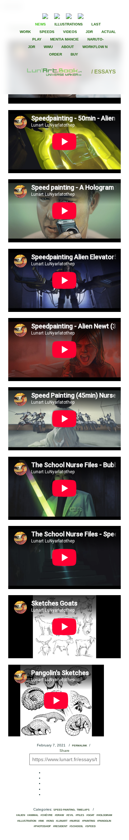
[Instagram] (81, 15)
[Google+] (112, 15)
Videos (70, 32)
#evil (69, 815)
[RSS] (34, 15)
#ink (41, 821)
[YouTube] (92, 15)
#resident (60, 826)
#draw (59, 815)
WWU (48, 47)
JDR (89, 32)
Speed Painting (64, 809)
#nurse (75, 821)
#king (50, 821)
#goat (90, 815)
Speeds (46, 32)
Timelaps (83, 809)
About (67, 47)
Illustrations (68, 24)
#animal (32, 815)
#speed (90, 826)
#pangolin (104, 821)
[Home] (55, 71)
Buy (74, 54)
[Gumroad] (45, 15)
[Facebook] (100, 15)
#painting (88, 821)
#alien (20, 815)
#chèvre (46, 815)
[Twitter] (106, 15)
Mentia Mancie (64, 39)
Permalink (79, 745)
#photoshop (42, 826)
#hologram (104, 815)
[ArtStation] (69, 15)
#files (80, 815)
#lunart (61, 821)
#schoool (76, 826)
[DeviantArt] (57, 15)
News (40, 24)
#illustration (26, 821)
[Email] (26, 15)
